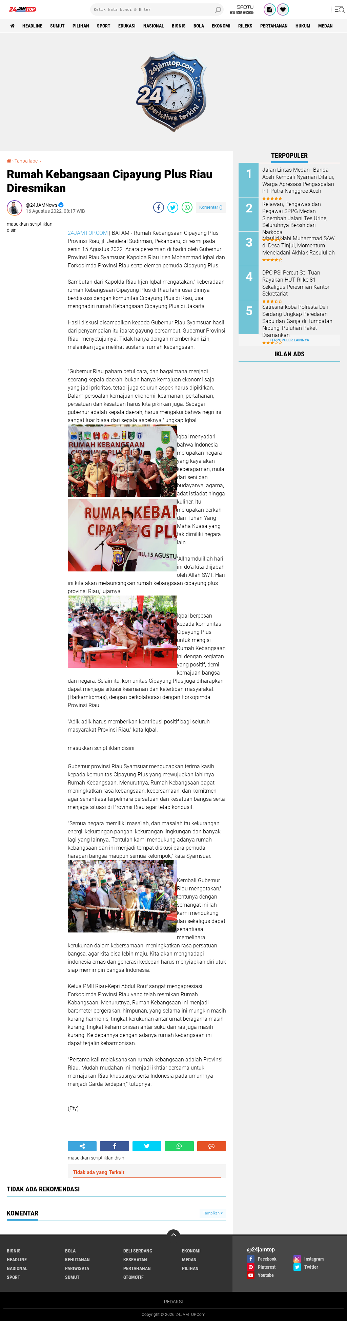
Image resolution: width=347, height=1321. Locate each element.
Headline (32, 26)
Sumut (57, 26)
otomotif (133, 1277)
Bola (198, 26)
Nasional (153, 26)
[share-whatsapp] (187, 207)
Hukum (302, 26)
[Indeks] (269, 9)
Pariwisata (77, 1268)
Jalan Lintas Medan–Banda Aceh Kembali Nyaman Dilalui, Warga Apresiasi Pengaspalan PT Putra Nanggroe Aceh (298, 180)
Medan (325, 26)
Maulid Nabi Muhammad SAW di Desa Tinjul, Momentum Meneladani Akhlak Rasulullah (298, 245)
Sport (103, 26)
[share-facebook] (158, 207)
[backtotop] (173, 1236)
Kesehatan (135, 1259)
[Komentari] (211, 1146)
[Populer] (283, 9)
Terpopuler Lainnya (289, 340)
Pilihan (81, 26)
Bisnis (179, 26)
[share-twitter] (172, 207)
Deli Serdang (137, 1250)
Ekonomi (221, 26)
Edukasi (127, 26)
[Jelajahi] (339, 9)
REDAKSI (173, 1301)
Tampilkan (212, 1213)
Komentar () (211, 207)
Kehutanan (77, 1259)
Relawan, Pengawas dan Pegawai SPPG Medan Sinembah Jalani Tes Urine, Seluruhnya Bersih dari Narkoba (294, 218)
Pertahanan (274, 26)
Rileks (245, 26)
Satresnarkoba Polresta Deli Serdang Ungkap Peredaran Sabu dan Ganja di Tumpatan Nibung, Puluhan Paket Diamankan (297, 321)
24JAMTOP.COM (88, 233)
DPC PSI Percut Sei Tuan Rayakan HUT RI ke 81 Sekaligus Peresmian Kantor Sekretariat (295, 283)
